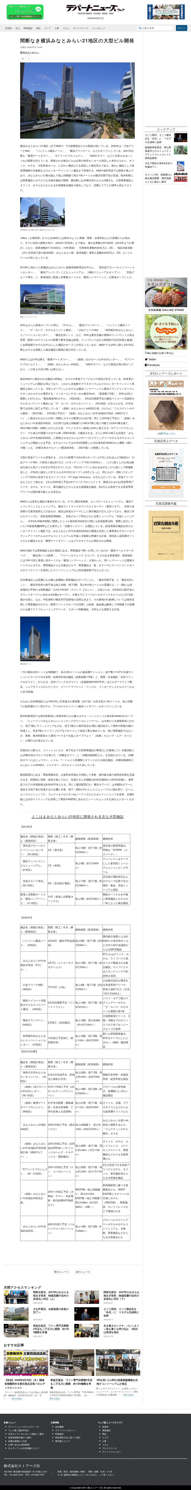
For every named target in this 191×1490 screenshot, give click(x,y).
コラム (66, 28)
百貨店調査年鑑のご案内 (19, 1437)
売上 (18, 28)
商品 (38, 28)
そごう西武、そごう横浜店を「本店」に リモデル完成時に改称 (158, 138)
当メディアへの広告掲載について (24, 1448)
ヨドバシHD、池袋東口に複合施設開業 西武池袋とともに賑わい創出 (158, 178)
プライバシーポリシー (65, 1430)
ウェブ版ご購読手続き (18, 1430)
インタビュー (98, 28)
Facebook (153, 365)
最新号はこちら (166, 433)
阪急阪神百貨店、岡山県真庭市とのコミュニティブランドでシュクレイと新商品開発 (158, 153)
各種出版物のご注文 (17, 1441)
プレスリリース (80, 28)
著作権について (62, 1441)
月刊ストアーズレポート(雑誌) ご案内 (26, 1433)
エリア (47, 28)
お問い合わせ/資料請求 (19, 1444)
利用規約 (59, 1433)
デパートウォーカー (111, 1451)
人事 (56, 28)
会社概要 (59, 1426)
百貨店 (8, 28)
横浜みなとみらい (29, 52)
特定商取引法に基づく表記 (67, 1437)
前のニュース (61, 1271)
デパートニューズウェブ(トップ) (23, 1426)
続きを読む (17, 1398)
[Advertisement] (166, 79)
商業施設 (28, 28)
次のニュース (83, 1271)
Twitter (152, 359)
